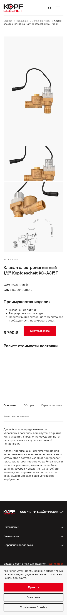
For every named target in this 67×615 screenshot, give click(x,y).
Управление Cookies (33, 607)
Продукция (22, 20)
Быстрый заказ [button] (40, 331)
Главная (8, 20)
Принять (33, 587)
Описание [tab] (10, 405)
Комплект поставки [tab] (16, 416)
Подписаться (55, 563)
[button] (58, 8)
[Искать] (49, 8)
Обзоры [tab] (29, 405)
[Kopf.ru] (14, 8)
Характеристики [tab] (51, 405)
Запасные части (41, 20)
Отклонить (33, 597)
